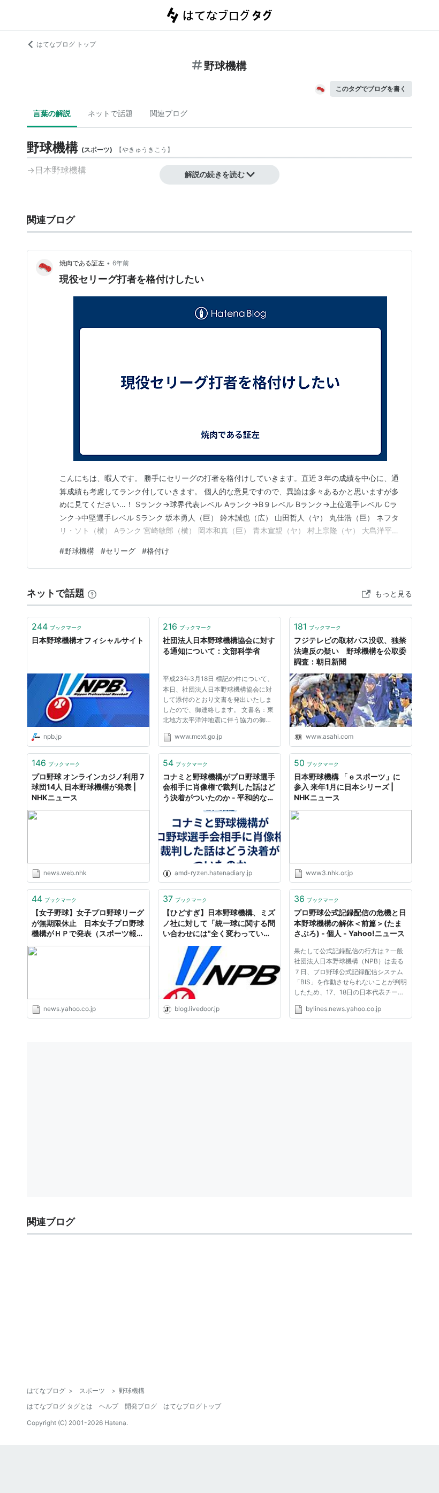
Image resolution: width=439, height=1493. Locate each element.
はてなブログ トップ (66, 44)
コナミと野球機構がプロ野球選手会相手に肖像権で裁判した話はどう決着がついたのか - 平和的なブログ (219, 787)
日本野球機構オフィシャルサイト (88, 640)
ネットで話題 (110, 113)
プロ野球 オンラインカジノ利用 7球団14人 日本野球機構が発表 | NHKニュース (88, 787)
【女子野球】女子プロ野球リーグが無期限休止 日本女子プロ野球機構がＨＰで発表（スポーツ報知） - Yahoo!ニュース (88, 923)
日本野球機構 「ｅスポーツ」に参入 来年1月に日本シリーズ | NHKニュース (347, 787)
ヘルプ (108, 1406)
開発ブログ (141, 1406)
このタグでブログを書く (371, 89)
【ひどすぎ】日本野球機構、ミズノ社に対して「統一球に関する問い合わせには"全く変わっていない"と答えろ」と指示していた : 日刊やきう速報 (219, 923)
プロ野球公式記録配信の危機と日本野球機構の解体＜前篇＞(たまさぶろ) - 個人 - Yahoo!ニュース (350, 923)
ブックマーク (57, 626)
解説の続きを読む (215, 174)
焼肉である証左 (81, 263)
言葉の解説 (52, 113)
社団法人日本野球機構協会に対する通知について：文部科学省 (219, 645)
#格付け (155, 550)
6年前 (120, 263)
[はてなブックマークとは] (92, 593)
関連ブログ (168, 113)
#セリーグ (118, 550)
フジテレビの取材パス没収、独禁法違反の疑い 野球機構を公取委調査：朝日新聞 (350, 650)
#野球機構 (76, 550)
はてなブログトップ (192, 1406)
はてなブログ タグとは (60, 1406)
